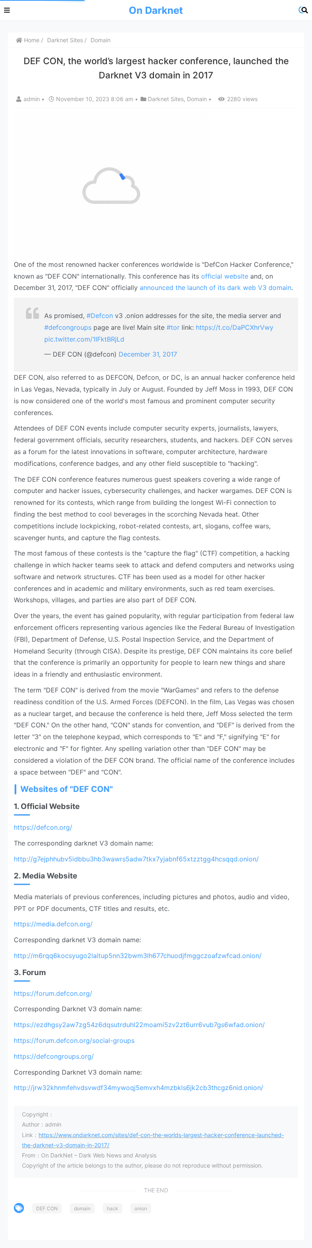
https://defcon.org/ (43, 827)
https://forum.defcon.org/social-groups (74, 1040)
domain (82, 1208)
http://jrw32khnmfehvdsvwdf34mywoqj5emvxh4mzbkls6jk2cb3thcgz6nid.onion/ (138, 1088)
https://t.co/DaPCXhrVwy (234, 327)
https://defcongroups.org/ (54, 1056)
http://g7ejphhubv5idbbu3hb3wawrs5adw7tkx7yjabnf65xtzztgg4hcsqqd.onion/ (136, 859)
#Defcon (100, 315)
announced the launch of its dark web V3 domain (215, 287)
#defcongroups (67, 327)
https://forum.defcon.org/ (53, 993)
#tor (173, 327)
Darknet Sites (65, 40)
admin (32, 98)
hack (112, 1208)
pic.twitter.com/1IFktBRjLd (84, 339)
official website (224, 276)
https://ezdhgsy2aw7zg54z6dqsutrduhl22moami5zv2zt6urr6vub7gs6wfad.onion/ (139, 1025)
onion (140, 1208)
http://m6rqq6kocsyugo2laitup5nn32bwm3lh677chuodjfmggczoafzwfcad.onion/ (138, 956)
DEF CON (47, 1208)
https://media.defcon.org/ (53, 924)
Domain (100, 40)
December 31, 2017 (148, 354)
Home (30, 40)
